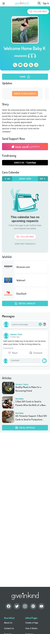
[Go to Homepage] (22, 3)
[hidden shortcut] (9, 65)
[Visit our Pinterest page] (33, 606)
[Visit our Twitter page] (17, 606)
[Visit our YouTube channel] (41, 606)
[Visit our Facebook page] (9, 606)
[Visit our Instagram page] (25, 606)
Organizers (20, 56)
